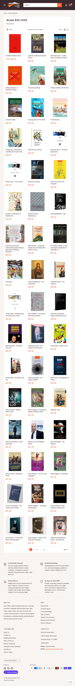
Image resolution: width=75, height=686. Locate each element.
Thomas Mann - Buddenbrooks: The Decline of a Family (15, 314)
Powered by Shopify (9, 680)
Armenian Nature (11, 119)
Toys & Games (45, 614)
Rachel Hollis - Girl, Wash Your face (15, 378)
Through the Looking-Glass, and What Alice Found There (14, 150)
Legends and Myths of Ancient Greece (37, 56)
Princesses (9, 281)
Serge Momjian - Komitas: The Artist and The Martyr (37, 538)
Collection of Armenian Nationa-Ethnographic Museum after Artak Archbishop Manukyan (15, 248)
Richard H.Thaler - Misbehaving (33, 215)
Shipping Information (10, 638)
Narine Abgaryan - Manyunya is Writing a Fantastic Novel (37, 411)
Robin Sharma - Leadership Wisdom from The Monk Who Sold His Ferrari (36, 247)
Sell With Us (7, 649)
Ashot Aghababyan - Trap (58, 214)
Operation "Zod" (55, 410)
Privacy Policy (8, 652)
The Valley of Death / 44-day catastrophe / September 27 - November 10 (59, 247)
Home (5, 13)
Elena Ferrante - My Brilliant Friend (14, 474)
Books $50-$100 (13, 13)
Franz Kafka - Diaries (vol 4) (59, 345)
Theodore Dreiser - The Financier (57, 282)
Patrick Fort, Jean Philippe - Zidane (36, 442)
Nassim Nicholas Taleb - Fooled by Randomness (58, 507)
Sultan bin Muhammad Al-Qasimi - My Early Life (58, 538)
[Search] (59, 5)
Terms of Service (9, 641)
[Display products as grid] (64, 29)
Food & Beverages (46, 611)
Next (65, 549)
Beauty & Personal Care (48, 620)
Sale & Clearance (46, 623)
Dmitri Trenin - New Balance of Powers (60, 378)
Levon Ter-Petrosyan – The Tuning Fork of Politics (14, 507)
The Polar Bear (55, 119)
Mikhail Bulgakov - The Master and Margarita (37, 507)
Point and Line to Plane (35, 149)
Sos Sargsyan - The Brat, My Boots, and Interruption (14, 538)
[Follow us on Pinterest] (12, 668)
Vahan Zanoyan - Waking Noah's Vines (13, 411)
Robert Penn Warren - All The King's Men (14, 442)
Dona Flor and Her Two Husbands (57, 182)
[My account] (66, 5)
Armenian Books (46, 609)
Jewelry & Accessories (47, 617)
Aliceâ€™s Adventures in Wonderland (13, 215)
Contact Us (7, 635)
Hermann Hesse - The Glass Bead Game (59, 150)
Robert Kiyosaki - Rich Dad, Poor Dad (14, 346)
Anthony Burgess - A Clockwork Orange (12, 88)
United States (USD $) (10, 660)
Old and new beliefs (34, 181)
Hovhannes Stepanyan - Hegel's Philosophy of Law (58, 314)
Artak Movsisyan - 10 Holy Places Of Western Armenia (59, 56)
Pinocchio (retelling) (34, 87)
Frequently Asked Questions (12, 646)
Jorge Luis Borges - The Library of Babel (35, 378)
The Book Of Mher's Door (13, 55)
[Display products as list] (68, 29)
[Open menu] (4, 5)
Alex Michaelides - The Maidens (57, 442)
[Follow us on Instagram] (8, 668)
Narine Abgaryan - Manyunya (59, 473)
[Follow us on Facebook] (5, 668)
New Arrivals (44, 606)
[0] (70, 5)
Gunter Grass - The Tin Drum (14, 181)
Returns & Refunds (9, 643)
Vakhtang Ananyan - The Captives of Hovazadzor (35, 346)
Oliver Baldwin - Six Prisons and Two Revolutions (36, 314)
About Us (6, 632)
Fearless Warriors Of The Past (60, 87)
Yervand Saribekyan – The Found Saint (36, 282)
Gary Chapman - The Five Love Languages (37, 474)
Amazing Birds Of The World (36, 119)
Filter (10, 29)
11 (44, 549)
